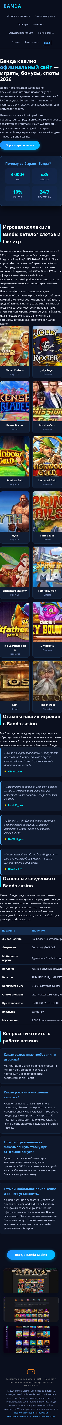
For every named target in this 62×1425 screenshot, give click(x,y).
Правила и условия (24, 1412)
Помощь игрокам (45, 15)
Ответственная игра (44, 1416)
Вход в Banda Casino (31, 1255)
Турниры (23, 24)
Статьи (16, 42)
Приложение (46, 32)
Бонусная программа (20, 32)
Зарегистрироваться (20, 145)
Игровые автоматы (18, 15)
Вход (47, 42)
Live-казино (32, 42)
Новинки (38, 24)
